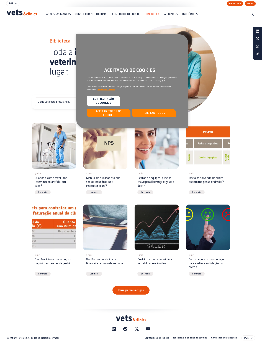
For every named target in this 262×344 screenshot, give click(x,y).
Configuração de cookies (157, 338)
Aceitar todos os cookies (109, 113)
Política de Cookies (106, 90)
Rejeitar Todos (154, 113)
